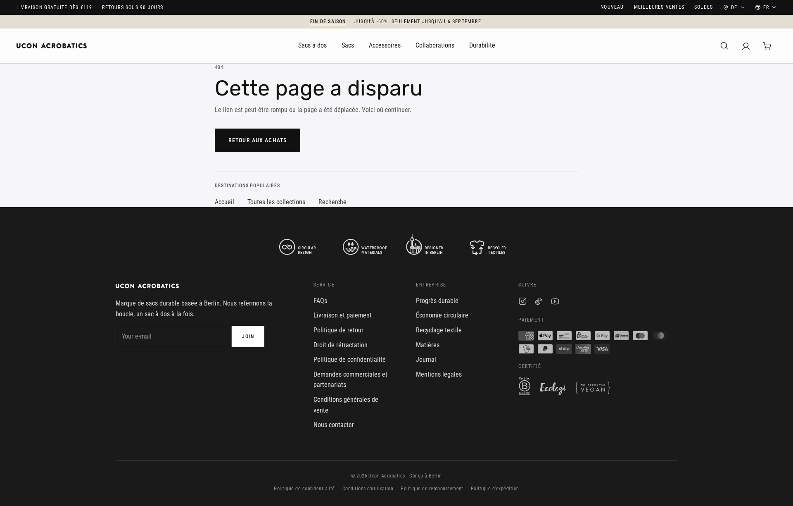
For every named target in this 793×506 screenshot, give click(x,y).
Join (248, 336)
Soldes (703, 7)
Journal (426, 359)
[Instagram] (522, 303)
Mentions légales (439, 374)
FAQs (320, 301)
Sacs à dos (312, 45)
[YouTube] (555, 303)
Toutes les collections (276, 202)
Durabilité (482, 45)
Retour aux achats (257, 140)
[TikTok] (538, 303)
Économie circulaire (442, 315)
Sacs (348, 45)
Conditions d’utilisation (368, 489)
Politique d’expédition (495, 489)
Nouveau (612, 7)
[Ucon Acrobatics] (52, 46)
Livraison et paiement (342, 315)
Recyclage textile (439, 330)
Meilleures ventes (659, 7)
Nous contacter (333, 425)
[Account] (746, 46)
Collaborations (434, 45)
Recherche (332, 202)
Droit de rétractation (340, 345)
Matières (427, 345)
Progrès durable (437, 301)
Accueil (224, 202)
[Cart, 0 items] (767, 46)
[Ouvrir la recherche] (724, 46)
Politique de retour (338, 330)
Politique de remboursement (432, 489)
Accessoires (385, 45)
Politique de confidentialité (349, 359)
